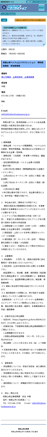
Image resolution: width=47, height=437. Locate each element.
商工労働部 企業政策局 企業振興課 (17, 77)
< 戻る (4, 20)
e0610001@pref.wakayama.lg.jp (15, 114)
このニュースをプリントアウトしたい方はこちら (30, 20)
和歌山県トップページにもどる (36, 2)
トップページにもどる (8, 14)
